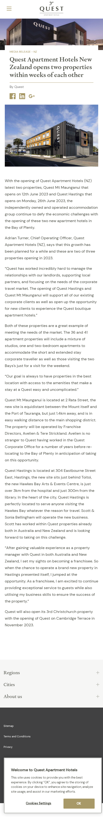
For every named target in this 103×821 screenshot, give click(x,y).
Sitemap (9, 726)
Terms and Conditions (17, 736)
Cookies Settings (38, 803)
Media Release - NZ (23, 52)
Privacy (8, 747)
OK (79, 803)
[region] (53, 785)
